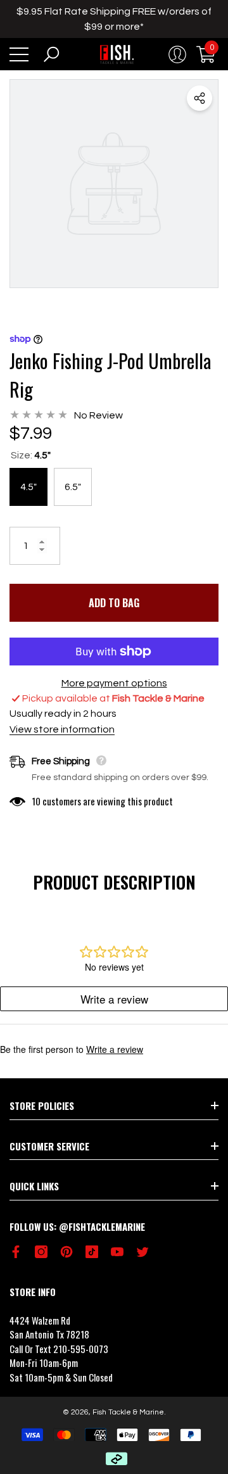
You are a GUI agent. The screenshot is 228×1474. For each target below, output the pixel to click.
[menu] (19, 54)
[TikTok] (92, 1251)
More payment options (114, 683)
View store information (62, 729)
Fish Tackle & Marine (128, 1412)
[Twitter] (142, 1251)
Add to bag (114, 602)
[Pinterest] (66, 1251)
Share (199, 98)
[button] (51, 54)
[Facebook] (16, 1251)
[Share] (199, 98)
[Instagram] (41, 1251)
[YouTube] (117, 1251)
